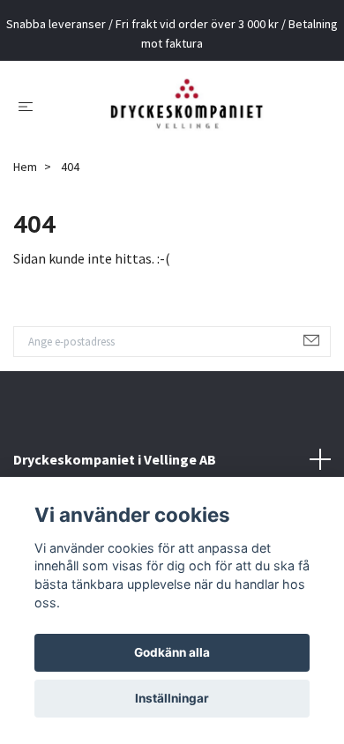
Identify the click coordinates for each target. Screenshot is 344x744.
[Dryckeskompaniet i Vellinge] (186, 112)
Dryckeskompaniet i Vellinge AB (114, 471)
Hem (25, 180)
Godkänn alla (172, 652)
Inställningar (172, 698)
